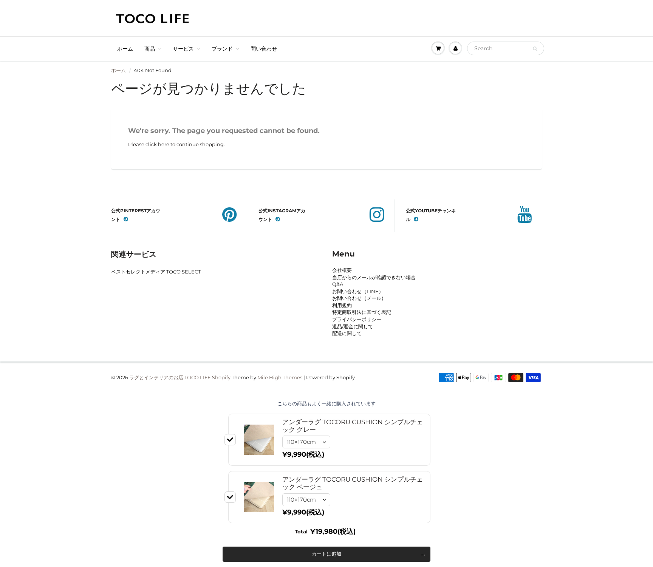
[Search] (534, 49)
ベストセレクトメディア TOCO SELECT (156, 272)
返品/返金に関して (352, 326)
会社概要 (342, 270)
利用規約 (342, 305)
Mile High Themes (279, 377)
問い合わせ (264, 48)
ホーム (125, 48)
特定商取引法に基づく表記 (361, 312)
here (163, 144)
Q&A (337, 284)
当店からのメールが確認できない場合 (374, 277)
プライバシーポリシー (356, 319)
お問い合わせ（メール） (359, 298)
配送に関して (347, 333)
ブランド (222, 48)
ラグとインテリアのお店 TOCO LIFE (170, 377)
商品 (149, 48)
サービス (183, 48)
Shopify (221, 377)
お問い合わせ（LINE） (358, 291)
